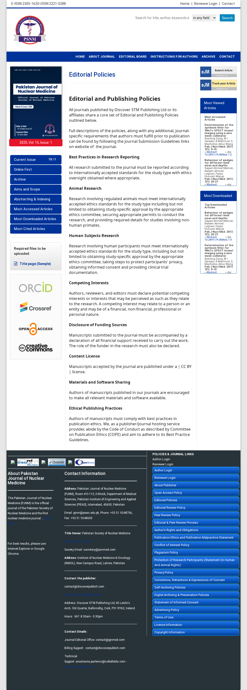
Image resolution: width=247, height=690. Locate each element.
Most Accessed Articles (33, 209)
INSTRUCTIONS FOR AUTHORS (174, 56)
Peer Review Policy (167, 515)
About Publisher (165, 485)
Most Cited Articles (29, 229)
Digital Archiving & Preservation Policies (181, 595)
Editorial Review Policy (169, 507)
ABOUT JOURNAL (102, 56)
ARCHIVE (208, 56)
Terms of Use (163, 617)
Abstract (211, 152)
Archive (20, 179)
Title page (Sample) (35, 264)
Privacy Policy (163, 572)
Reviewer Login (207, 4)
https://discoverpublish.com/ (83, 594)
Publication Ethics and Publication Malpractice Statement (193, 537)
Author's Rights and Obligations (176, 530)
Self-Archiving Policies (169, 587)
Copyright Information (169, 632)
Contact (228, 4)
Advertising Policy (166, 610)
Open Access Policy (168, 492)
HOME (80, 56)
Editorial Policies (165, 500)
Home (186, 4)
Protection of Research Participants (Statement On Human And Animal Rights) (194, 562)
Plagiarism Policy (166, 552)
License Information (168, 625)
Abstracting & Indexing (32, 199)
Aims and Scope (27, 189)
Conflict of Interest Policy (171, 545)
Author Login (161, 459)
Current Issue (35, 159)
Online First (23, 169)
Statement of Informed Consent (176, 602)
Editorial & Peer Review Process (176, 522)
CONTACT (227, 56)
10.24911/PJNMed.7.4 (218, 239)
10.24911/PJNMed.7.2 (218, 154)
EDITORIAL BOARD (133, 56)
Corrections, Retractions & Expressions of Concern (189, 580)
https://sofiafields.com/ (79, 667)
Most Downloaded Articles (35, 219)
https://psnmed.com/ (78, 541)
